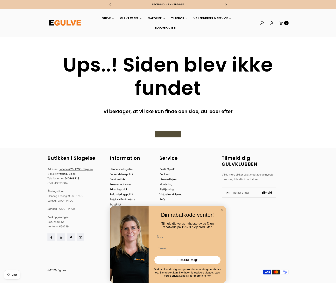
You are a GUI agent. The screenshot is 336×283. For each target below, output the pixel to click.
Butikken (164, 174)
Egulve (62, 270)
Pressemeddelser (120, 184)
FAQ (162, 199)
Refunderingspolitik (121, 194)
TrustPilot (115, 204)
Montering (165, 184)
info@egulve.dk (65, 174)
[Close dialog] (222, 210)
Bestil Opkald (167, 169)
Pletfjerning (166, 189)
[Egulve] (64, 23)
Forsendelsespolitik (121, 174)
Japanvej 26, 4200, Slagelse (76, 169)
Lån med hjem (168, 179)
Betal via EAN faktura (122, 199)
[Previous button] (110, 4)
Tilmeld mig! (187, 260)
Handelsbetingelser (122, 169)
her (209, 275)
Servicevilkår (117, 179)
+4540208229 (70, 178)
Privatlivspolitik (119, 189)
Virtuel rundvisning (170, 194)
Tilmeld (267, 193)
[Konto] (271, 23)
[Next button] (226, 4)
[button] (107, 18)
